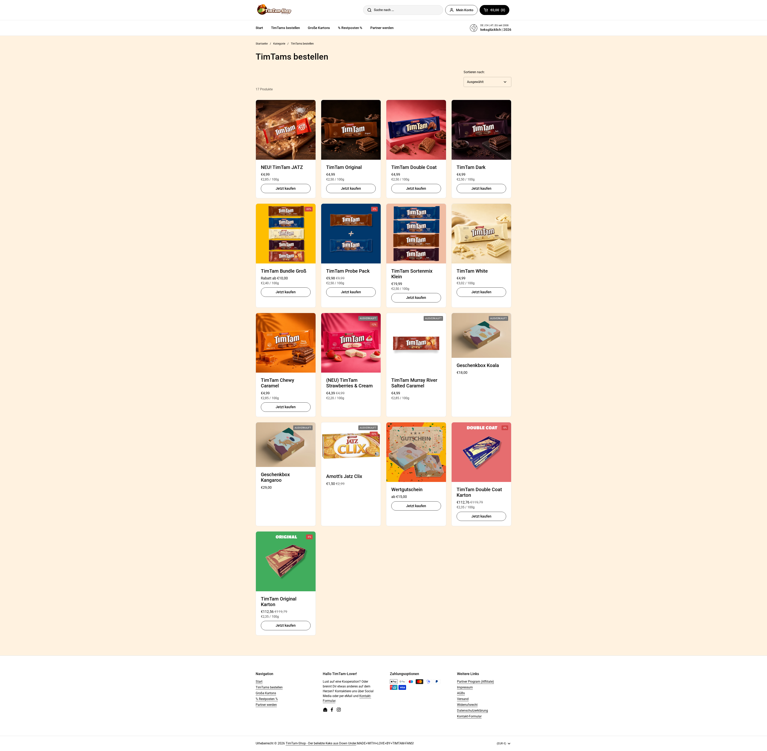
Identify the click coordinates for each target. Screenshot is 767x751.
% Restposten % (267, 699)
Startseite (262, 43)
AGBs (461, 693)
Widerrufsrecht (467, 705)
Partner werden (266, 705)
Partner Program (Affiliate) (475, 681)
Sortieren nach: (474, 72)
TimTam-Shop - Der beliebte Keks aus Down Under (321, 743)
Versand (463, 699)
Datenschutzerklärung (472, 710)
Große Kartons (266, 693)
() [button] (499, 11)
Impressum (465, 687)
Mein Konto (464, 10)
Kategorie (279, 43)
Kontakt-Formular (469, 716)
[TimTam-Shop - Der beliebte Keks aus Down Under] (275, 10)
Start (259, 681)
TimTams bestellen (269, 687)
